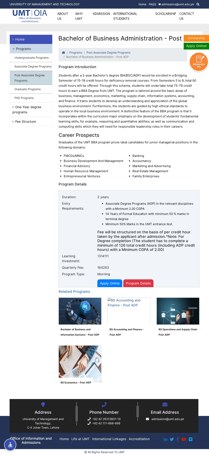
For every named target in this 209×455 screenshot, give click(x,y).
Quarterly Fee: (73, 267)
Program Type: (73, 274)
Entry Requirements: (73, 205)
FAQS (152, 4)
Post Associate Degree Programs (29, 77)
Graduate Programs (27, 89)
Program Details (138, 283)
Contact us (186, 16)
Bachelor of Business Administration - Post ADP (97, 56)
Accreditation (139, 439)
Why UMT (79, 16)
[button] (10, 445)
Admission (101, 13)
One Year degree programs (26, 109)
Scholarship (165, 13)
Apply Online (110, 283)
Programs (23, 49)
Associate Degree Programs (33, 66)
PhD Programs (24, 98)
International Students (125, 16)
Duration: (69, 197)
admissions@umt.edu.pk (177, 4)
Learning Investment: (71, 258)
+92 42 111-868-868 (106, 423)
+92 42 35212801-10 (106, 419)
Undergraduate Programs (31, 57)
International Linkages (109, 439)
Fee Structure (25, 121)
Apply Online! (196, 46)
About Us (62, 16)
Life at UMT (80, 439)
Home (142, 4)
